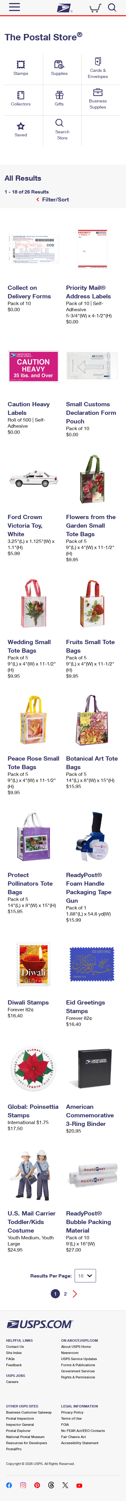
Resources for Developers (26, 1443)
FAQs (10, 1359)
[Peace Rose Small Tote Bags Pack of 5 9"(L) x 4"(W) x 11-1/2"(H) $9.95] (34, 720)
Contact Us (15, 1346)
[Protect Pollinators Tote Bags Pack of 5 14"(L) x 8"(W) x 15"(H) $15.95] (34, 837)
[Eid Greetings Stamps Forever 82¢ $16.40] (92, 964)
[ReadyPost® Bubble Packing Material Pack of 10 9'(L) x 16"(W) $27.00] (92, 1175)
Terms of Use (71, 1418)
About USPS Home (76, 1346)
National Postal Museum (25, 1437)
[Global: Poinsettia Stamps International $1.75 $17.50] (34, 1068)
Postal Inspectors (20, 1418)
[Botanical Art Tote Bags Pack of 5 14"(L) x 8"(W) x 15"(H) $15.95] (92, 720)
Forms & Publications (78, 1365)
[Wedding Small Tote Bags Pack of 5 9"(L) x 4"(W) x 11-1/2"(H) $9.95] (34, 604)
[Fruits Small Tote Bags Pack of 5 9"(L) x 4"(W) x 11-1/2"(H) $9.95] (92, 604)
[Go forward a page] (75, 1294)
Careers (12, 1382)
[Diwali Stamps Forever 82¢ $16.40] (34, 964)
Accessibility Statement (79, 1443)
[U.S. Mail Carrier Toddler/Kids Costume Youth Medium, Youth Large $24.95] (34, 1175)
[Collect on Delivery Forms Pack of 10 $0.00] (34, 249)
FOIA (65, 1424)
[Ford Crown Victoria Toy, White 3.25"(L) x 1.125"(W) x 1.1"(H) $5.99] (34, 479)
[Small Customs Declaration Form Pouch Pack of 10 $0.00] (92, 366)
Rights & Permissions (78, 1377)
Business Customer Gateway (29, 1412)
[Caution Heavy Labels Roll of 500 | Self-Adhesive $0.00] (34, 366)
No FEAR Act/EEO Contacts (83, 1431)
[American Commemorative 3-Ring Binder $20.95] (92, 1068)
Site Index (14, 1353)
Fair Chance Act (73, 1437)
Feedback (14, 1365)
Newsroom (70, 1353)
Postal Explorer (18, 1431)
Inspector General (20, 1424)
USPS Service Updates (79, 1359)
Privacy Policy (72, 1412)
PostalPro (14, 1449)
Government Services (78, 1371)
